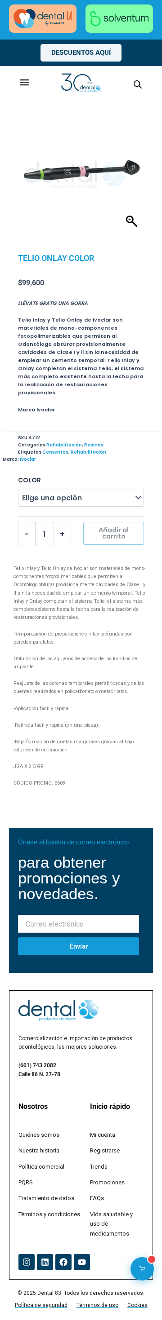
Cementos (55, 452)
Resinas (94, 445)
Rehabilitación (64, 445)
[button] (24, 82)
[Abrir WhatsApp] (139, 1297)
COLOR (29, 480)
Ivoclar (28, 459)
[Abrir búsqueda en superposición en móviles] (137, 84)
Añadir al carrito (114, 533)
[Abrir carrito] (142, 1268)
